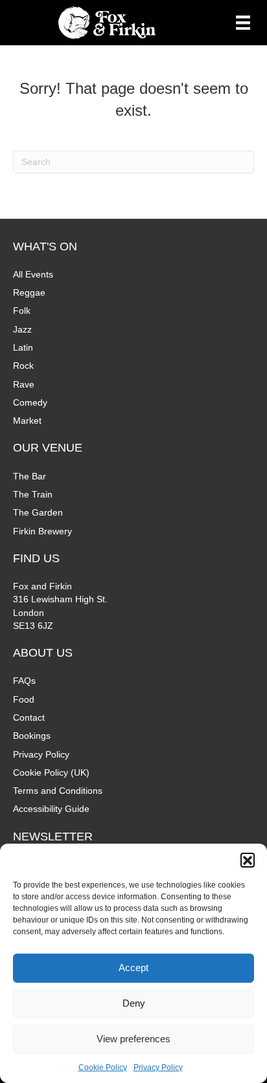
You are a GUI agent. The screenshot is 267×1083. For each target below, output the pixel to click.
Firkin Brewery (42, 531)
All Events (33, 274)
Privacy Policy (158, 1067)
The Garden (38, 512)
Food (23, 699)
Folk (21, 310)
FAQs (24, 680)
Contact (29, 717)
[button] (247, 859)
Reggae (29, 292)
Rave (23, 384)
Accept (133, 967)
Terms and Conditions (57, 790)
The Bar (29, 476)
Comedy (30, 402)
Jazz (22, 329)
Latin (23, 347)
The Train (32, 494)
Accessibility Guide (51, 809)
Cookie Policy (102, 1067)
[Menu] (243, 22)
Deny (133, 1003)
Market (27, 420)
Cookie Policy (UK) (51, 772)
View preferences (133, 1038)
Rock (23, 365)
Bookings (32, 735)
